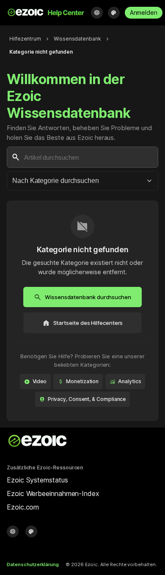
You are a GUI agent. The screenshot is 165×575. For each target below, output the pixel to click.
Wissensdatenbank (77, 38)
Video (35, 381)
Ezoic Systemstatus (37, 480)
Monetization (78, 381)
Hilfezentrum (25, 38)
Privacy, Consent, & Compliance (82, 399)
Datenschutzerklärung (33, 564)
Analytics (125, 381)
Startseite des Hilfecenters (82, 322)
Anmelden (143, 12)
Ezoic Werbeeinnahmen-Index (53, 493)
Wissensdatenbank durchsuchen (82, 297)
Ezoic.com (23, 507)
